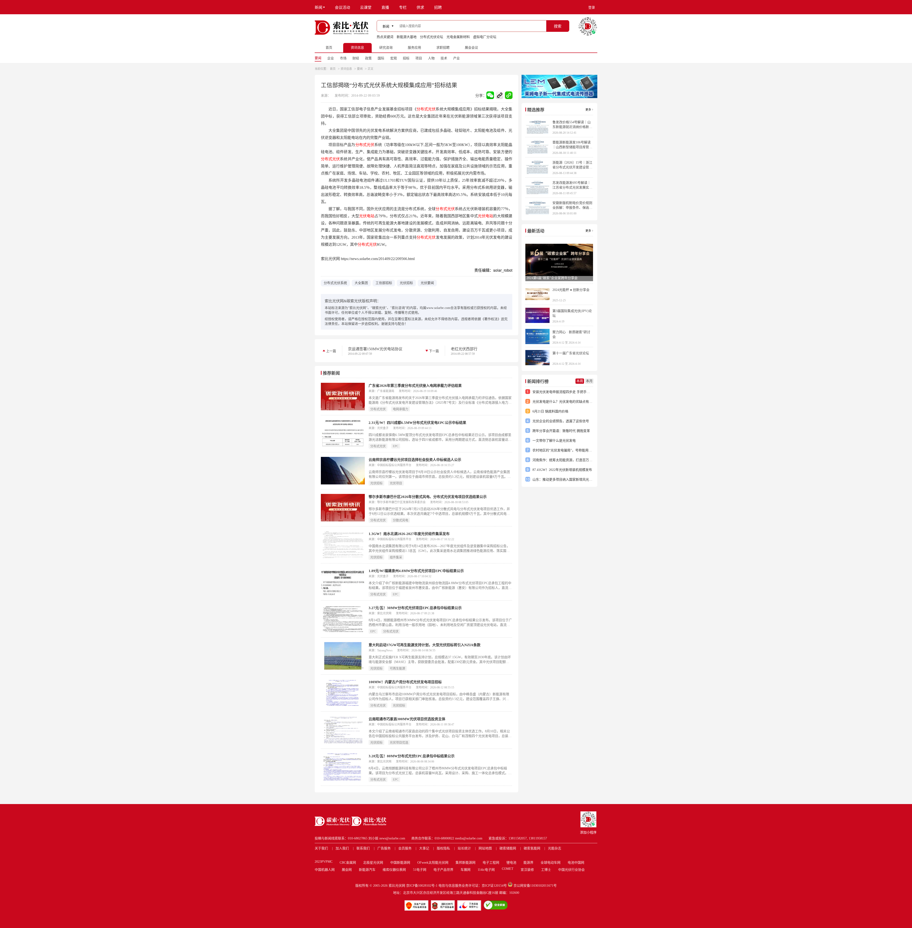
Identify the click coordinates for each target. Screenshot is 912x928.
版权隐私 (443, 848)
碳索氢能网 (532, 848)
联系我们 (363, 848)
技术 (444, 58)
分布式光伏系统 (335, 283)
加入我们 (342, 848)
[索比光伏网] (341, 27)
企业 (330, 58)
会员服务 (405, 848)
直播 (385, 7)
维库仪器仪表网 (394, 869)
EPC (396, 446)
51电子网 (419, 869)
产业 (456, 58)
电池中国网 (576, 862)
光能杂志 (554, 848)
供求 (420, 7)
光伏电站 (367, 216)
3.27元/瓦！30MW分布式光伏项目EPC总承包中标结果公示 (415, 608)
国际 (381, 58)
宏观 (393, 58)
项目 (418, 58)
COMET (507, 869)
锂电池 (511, 862)
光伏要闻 (427, 283)
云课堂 (365, 7)
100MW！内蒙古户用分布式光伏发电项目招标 (405, 682)
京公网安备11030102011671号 (535, 885)
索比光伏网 (397, 885)
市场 (343, 58)
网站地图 (485, 848)
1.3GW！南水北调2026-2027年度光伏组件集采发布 (409, 534)
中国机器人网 (325, 869)
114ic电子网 (486, 869)
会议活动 (342, 7)
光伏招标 (406, 283)
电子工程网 (491, 862)
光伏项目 (396, 483)
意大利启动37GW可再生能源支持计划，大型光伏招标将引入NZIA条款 (424, 645)
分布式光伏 (426, 109)
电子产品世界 (443, 869)
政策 (368, 58)
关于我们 (321, 848)
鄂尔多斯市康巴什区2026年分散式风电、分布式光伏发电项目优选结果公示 (428, 497)
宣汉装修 (527, 869)
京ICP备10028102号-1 (421, 885)
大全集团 (361, 283)
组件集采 (396, 557)
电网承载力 (400, 409)
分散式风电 (400, 520)
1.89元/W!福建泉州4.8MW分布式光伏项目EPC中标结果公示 (416, 571)
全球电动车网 (550, 862)
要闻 (318, 58)
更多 (588, 109)
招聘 (438, 7)
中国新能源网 (400, 862)
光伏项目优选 (399, 742)
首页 (333, 69)
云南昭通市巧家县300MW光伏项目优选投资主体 (407, 719)
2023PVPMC (323, 861)
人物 (431, 58)
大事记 (424, 848)
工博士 (546, 869)
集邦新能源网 (465, 862)
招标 (406, 58)
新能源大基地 (407, 37)
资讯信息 (346, 69)
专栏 (403, 7)
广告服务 (384, 848)
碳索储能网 (507, 848)
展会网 (347, 869)
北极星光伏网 (373, 862)
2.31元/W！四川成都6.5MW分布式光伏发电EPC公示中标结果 (417, 423)
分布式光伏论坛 (431, 37)
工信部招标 (383, 283)
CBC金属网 (348, 862)
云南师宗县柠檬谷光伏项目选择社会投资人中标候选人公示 (415, 460)
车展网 (465, 869)
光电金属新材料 (458, 37)
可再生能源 (397, 668)
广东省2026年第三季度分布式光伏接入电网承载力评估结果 (415, 386)
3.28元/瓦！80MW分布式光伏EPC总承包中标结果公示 (412, 756)
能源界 (528, 862)
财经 (355, 58)
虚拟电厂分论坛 (484, 37)
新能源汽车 (367, 869)
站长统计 (464, 848)
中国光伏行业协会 (571, 869)
